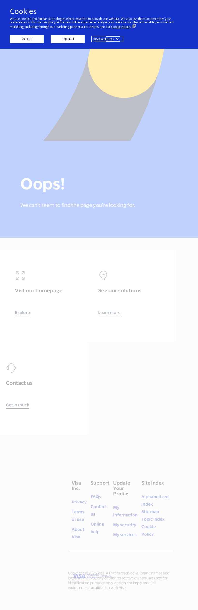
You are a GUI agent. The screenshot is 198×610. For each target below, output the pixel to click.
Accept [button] (27, 39)
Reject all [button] (68, 39)
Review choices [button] (103, 39)
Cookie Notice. (121, 27)
